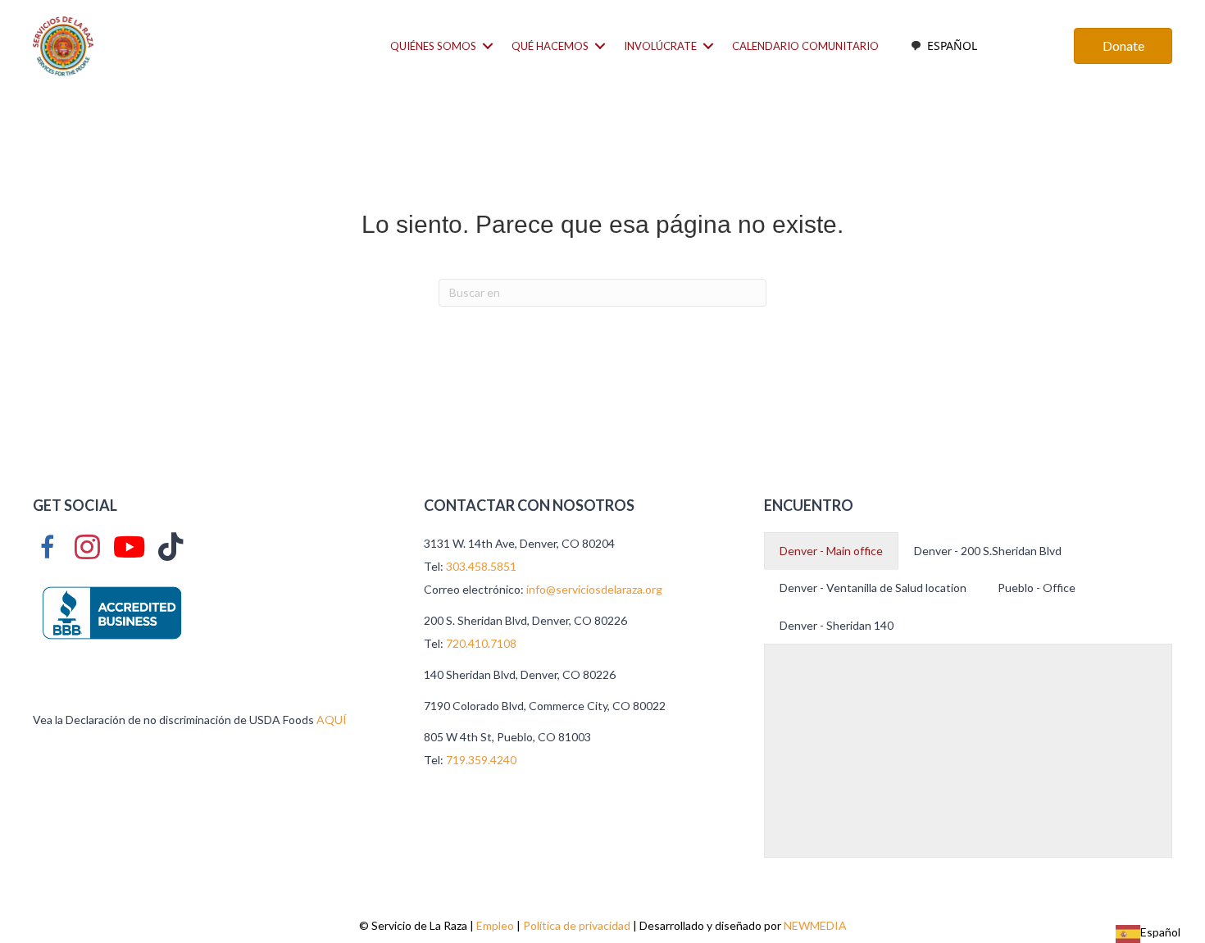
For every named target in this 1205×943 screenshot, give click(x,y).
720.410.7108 (481, 643)
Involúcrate (660, 45)
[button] (487, 46)
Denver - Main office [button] (831, 551)
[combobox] (943, 46)
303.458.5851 (481, 566)
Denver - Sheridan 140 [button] (837, 625)
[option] (943, 46)
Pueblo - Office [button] (1036, 587)
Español (952, 45)
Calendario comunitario (805, 45)
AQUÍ (331, 720)
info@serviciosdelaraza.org (594, 589)
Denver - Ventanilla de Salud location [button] (873, 587)
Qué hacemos (550, 45)
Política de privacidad (576, 925)
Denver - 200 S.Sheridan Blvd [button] (988, 551)
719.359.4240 (481, 760)
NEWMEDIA (815, 925)
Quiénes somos (433, 45)
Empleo (495, 925)
